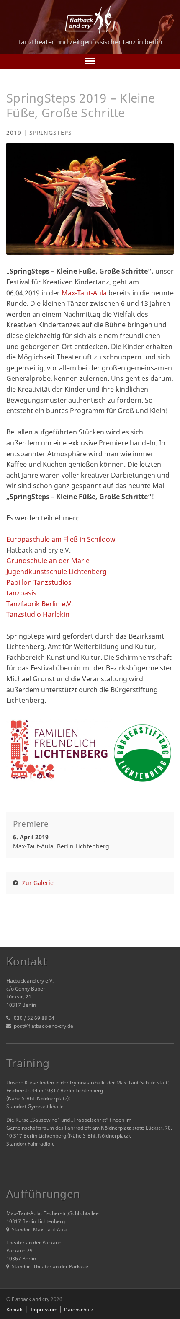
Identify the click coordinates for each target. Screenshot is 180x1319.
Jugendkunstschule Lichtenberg (56, 571)
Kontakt (15, 1309)
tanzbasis (21, 592)
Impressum (44, 1309)
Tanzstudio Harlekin (37, 614)
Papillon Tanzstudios (39, 582)
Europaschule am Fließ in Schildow (61, 539)
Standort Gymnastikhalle (35, 1106)
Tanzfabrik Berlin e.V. (39, 603)
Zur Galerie (38, 883)
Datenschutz (78, 1309)
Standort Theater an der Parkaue (50, 1266)
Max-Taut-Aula (85, 292)
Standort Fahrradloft (30, 1143)
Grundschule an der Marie (48, 560)
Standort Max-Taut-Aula (39, 1229)
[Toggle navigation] (90, 61)
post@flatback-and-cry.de (43, 1025)
